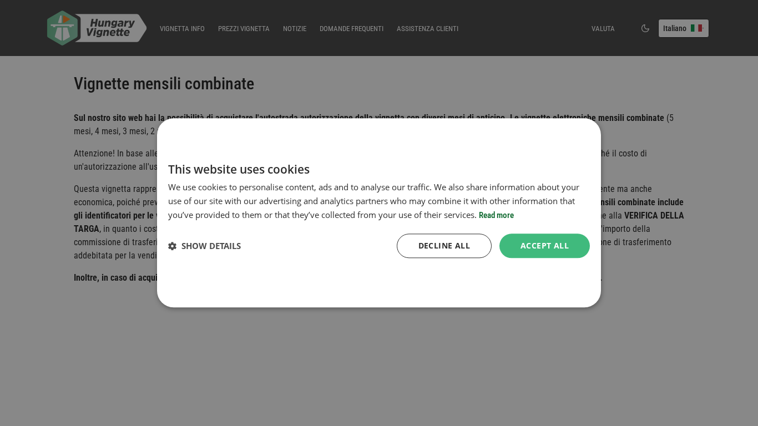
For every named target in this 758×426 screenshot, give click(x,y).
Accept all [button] (545, 245)
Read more (496, 215)
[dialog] (379, 212)
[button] (204, 246)
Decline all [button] (444, 245)
